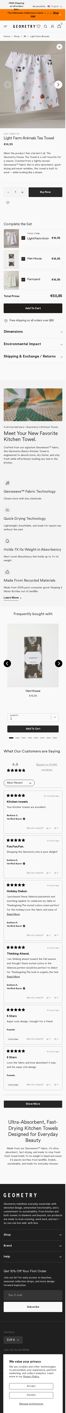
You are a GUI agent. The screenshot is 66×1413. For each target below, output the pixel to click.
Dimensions (13, 332)
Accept (31, 1386)
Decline (31, 1395)
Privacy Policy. (31, 1376)
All (25, 36)
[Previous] (7, 666)
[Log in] (49, 26)
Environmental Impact (22, 344)
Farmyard (33, 279)
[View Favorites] (35, 26)
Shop (17, 36)
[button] (54, 6)
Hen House (34, 258)
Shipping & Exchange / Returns (30, 356)
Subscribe (31, 1322)
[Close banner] (60, 15)
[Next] (56, 666)
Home (7, 36)
